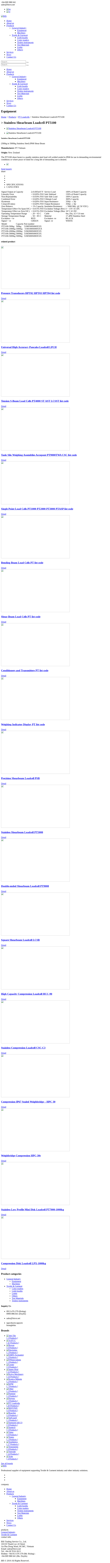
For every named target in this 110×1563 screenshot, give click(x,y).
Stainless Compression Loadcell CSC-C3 (23, 1047)
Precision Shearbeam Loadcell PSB (20, 778)
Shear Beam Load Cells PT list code (20, 616)
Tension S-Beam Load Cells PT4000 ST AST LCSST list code (35, 401)
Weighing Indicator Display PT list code (23, 724)
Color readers (17, 1288)
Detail (3, 298)
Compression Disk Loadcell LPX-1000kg (23, 1263)
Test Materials (18, 1298)
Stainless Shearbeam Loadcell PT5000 (22, 832)
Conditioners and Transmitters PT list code (24, 670)
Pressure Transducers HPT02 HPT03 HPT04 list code (30, 293)
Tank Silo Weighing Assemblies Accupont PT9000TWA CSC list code (39, 455)
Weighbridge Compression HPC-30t (21, 1155)
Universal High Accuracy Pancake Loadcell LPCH (29, 347)
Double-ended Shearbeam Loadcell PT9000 (25, 886)
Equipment (16, 1281)
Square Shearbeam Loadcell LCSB (20, 940)
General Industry (13, 1279)
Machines (16, 1284)
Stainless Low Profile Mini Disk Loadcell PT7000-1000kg (32, 1209)
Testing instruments (20, 1301)
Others (14, 1296)
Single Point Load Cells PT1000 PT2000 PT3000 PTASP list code (37, 508)
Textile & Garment (14, 1286)
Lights (14, 1293)
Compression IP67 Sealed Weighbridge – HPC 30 (28, 1101)
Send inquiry (6, 169)
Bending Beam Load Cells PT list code (22, 562)
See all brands (7, 1463)
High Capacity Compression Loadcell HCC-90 (26, 994)
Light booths (17, 1291)
